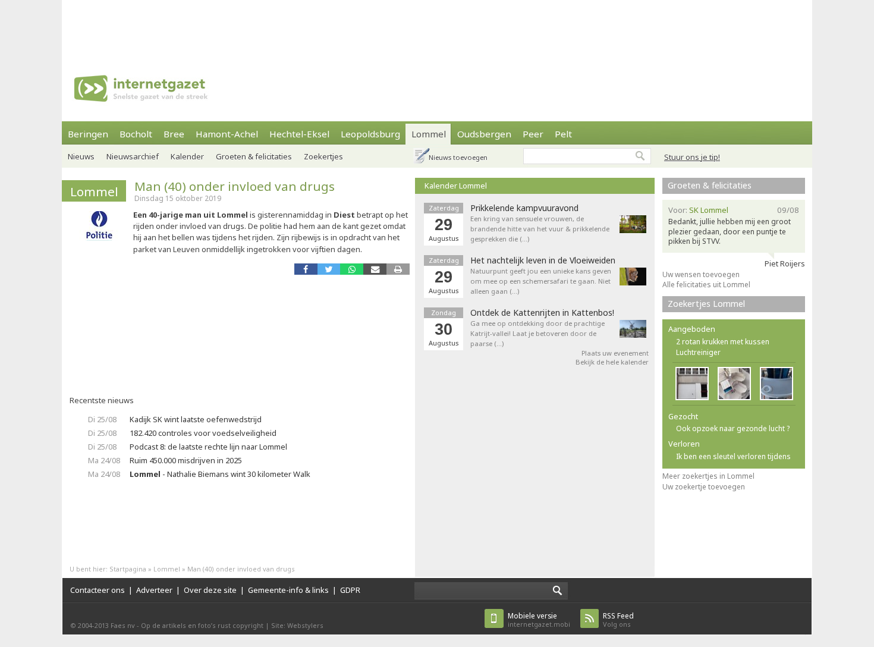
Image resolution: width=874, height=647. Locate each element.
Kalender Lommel (456, 185)
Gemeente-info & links (288, 590)
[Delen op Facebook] (305, 269)
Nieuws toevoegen (458, 157)
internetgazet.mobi (539, 620)
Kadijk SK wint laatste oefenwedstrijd (196, 419)
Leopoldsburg (370, 134)
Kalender (187, 156)
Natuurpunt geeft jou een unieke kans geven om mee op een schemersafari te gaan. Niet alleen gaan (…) (540, 281)
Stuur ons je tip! (692, 157)
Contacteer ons (97, 590)
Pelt (563, 134)
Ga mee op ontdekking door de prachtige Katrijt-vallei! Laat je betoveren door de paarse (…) (537, 333)
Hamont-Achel (227, 134)
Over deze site (210, 590)
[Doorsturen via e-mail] (374, 269)
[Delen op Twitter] (329, 269)
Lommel (428, 134)
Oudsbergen (484, 134)
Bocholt (136, 134)
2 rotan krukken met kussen (722, 342)
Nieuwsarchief (132, 156)
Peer (533, 134)
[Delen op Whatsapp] (351, 269)
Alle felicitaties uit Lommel (706, 284)
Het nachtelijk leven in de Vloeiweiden (542, 260)
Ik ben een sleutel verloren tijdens (733, 456)
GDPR (350, 590)
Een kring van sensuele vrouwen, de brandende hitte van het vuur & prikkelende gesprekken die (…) (539, 228)
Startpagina (127, 568)
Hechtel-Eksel (299, 134)
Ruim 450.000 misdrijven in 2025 (186, 460)
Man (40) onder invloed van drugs (234, 186)
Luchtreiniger (698, 352)
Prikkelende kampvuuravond (524, 208)
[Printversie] (398, 269)
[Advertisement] (437, 27)
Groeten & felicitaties (254, 156)
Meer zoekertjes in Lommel (708, 476)
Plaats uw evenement (615, 352)
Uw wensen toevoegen (701, 274)
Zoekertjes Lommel (706, 303)
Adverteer (154, 590)
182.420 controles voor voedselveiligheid (203, 433)
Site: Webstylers (297, 625)
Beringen (88, 134)
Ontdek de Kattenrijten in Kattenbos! (542, 312)
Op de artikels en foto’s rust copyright (202, 625)
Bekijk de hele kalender (612, 361)
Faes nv (123, 625)
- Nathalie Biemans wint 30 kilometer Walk (220, 474)
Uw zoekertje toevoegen (703, 487)
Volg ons (618, 620)
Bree (174, 134)
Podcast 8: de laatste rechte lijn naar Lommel (208, 446)
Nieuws (81, 156)
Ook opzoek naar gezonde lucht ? (733, 428)
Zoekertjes (323, 156)
